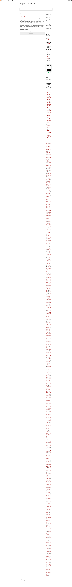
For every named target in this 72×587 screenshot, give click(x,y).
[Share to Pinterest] (32, 33)
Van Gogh (47, 559)
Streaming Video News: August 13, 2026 (49, 137)
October (50, 405)
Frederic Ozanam (49, 277)
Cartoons (47, 191)
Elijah (50, 254)
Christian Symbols (48, 207)
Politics (48, 439)
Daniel (47, 229)
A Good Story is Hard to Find (48, 39)
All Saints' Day (49, 151)
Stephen (47, 523)
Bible (49, 179)
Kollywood (49, 354)
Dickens (50, 237)
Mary (46, 377)
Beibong (48, 168)
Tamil (49, 529)
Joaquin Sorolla (48, 336)
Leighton (47, 360)
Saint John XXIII (49, 483)
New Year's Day (49, 400)
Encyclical (50, 256)
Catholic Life (50, 193)
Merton (47, 383)
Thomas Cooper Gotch (48, 543)
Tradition (47, 550)
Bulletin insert (49, 187)
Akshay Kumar (47, 149)
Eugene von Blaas (49, 260)
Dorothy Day (50, 244)
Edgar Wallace (49, 249)
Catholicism (47, 195)
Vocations (47, 564)
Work (49, 572)
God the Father (48, 288)
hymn (50, 318)
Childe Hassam (48, 204)
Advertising (49, 146)
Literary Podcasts (49, 366)
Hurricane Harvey (47, 318)
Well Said (49, 566)
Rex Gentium (49, 472)
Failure (47, 263)
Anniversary (50, 157)
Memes (47, 381)
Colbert (50, 212)
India (47, 324)
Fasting (47, 269)
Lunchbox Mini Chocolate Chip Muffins (48, 116)
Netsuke (47, 400)
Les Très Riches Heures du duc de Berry (48, 363)
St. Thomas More (49, 517)
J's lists (47, 330)
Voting (50, 564)
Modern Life (50, 385)
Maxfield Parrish (49, 378)
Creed (49, 223)
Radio (46, 452)
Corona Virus (49, 221)
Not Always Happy (48, 403)
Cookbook (47, 220)
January (49, 330)
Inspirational (47, 327)
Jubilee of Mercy (47, 344)
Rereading (47, 460)
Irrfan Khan (49, 329)
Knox (46, 354)
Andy (50, 155)
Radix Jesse (49, 452)
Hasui (46, 301)
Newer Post (21, 36)
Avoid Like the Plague (48, 165)
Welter (49, 567)
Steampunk (47, 522)
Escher (47, 259)
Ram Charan (47, 453)
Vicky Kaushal (48, 561)
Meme (49, 380)
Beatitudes (50, 167)
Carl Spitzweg (48, 190)
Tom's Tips (47, 547)
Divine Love (47, 240)
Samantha (47, 487)
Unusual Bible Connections (48, 556)
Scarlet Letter (50, 489)
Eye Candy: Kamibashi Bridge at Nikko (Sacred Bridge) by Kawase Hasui (49, 94)
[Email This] (29, 33)
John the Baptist (47, 341)
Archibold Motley (47, 161)
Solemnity (49, 503)
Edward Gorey (49, 251)
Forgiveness (50, 274)
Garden (50, 282)
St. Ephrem (47, 509)
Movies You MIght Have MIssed (48, 392)
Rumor (49, 478)
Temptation (49, 531)
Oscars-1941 (47, 416)
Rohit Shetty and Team (48, 475)
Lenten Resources (48, 361)
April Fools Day (48, 160)
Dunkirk (50, 245)
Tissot (50, 545)
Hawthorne (47, 302)
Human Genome (48, 316)
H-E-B (47, 294)
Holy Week (50, 312)
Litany (50, 365)
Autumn (50, 164)
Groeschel (47, 293)
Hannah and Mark (48, 296)
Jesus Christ (50, 333)
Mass (46, 378)
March (48, 374)
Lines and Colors (49, 92)
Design (50, 234)
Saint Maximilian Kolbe (48, 484)
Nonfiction (50, 402)
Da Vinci (50, 227)
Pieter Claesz (47, 434)
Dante (49, 230)
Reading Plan (50, 455)
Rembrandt (47, 457)
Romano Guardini (48, 476)
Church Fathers (49, 210)
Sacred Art (48, 480)
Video (49, 562)
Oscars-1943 (49, 417)
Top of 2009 (48, 548)
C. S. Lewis (48, 188)
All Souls (48, 152)
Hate (49, 301)
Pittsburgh (47, 436)
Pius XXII (50, 436)
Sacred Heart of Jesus (48, 481)
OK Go (47, 406)
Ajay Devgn (48, 148)
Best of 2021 (48, 176)
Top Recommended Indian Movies (48, 53)
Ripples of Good (47, 473)
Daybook (49, 232)
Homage (48, 313)
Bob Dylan (49, 181)
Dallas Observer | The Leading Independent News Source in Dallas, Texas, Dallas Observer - (49, 104)
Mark (49, 375)
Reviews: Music (48, 469)
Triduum (50, 551)
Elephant (48, 254)
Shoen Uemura (47, 497)
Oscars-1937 (49, 414)
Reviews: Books (48, 466)
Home (32, 36)
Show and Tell (49, 498)
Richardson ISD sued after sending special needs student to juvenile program (49, 107)
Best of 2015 (48, 173)
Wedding (50, 565)
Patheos (47, 427)
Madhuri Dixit (50, 371)
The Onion (47, 536)
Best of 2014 (49, 172)
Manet (46, 374)
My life (49, 394)
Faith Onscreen (49, 265)
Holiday (50, 310)
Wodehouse (47, 570)
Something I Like (48, 504)
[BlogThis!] (30, 33)
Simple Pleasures (48, 500)
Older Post (43, 36)
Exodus (47, 262)
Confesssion (49, 216)
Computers (47, 215)
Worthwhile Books (48, 130)
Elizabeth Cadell (48, 255)
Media (46, 380)
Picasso (50, 433)
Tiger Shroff (47, 545)
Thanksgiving (47, 533)
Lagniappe (50, 358)
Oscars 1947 (47, 411)
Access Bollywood (48, 135)
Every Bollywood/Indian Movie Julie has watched (49, 57)
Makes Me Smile (49, 372)
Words (47, 572)
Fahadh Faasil (50, 262)
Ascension (50, 162)
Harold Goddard (49, 299)
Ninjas (47, 402)
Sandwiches (50, 487)
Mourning (50, 388)
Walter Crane (47, 565)
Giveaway (47, 287)
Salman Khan (48, 486)
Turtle (46, 553)
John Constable (49, 338)
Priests (47, 444)
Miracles (47, 385)
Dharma (47, 237)
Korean (47, 355)
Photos (47, 433)
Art (50, 161)
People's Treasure (49, 431)
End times (49, 257)
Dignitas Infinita (48, 238)
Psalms (49, 447)
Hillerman (49, 308)
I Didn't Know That (48, 319)
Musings (47, 394)
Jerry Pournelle (47, 332)
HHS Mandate (48, 307)
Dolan (46, 243)
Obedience (47, 405)
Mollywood (48, 386)
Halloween (48, 295)
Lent (49, 360)
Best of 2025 (47, 178)
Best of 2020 (49, 175)
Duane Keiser (47, 245)
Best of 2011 (49, 171)
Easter (47, 248)
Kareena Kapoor (49, 349)
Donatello (49, 243)
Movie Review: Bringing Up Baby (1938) (49, 112)
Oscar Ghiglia (47, 408)
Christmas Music (47, 209)
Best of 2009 (48, 170)
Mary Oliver (50, 377)
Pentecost (50, 430)
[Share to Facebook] (31, 33)
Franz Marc (50, 276)
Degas (47, 234)
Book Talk (49, 185)
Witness (49, 569)
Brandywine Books (48, 139)
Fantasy (47, 268)
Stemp (50, 522)
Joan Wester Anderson (48, 335)
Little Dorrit (48, 367)
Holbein (47, 310)
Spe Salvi (48, 506)
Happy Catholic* (28, 3)
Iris (46, 329)
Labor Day (48, 357)
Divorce (49, 241)
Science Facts (48, 490)
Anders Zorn (48, 155)
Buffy (46, 187)
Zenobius (50, 574)
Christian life (48, 206)
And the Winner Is (49, 154)
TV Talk (49, 553)
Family (49, 266)
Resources (47, 461)
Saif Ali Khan (47, 482)
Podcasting (49, 437)
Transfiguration (47, 551)
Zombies (47, 575)
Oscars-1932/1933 (49, 412)
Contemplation (47, 218)
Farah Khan (49, 268)
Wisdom (47, 569)
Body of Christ (48, 182)
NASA (46, 397)
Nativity (49, 398)
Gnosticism (50, 287)
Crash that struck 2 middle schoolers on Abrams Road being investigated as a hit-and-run (49, 121)
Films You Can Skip (48, 271)
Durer (47, 246)
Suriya (46, 526)
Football (47, 274)
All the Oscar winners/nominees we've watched (49, 44)
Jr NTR (50, 343)
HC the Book (50, 302)
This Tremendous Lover (48, 542)
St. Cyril (50, 508)
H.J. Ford (50, 294)
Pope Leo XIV (50, 442)
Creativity (47, 223)
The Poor (50, 537)
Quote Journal (48, 451)
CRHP (46, 224)
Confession (50, 215)
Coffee (47, 212)
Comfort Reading (48, 213)
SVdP (49, 526)
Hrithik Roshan (48, 315)
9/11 (48, 143)
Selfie (48, 493)
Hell (48, 305)
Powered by (47, 72)
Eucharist (50, 259)
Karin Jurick (47, 350)
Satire (47, 489)
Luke (46, 371)
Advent (50, 145)
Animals (47, 157)
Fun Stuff (50, 280)
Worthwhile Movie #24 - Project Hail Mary (49, 132)
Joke (50, 341)
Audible (48, 81)
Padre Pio (48, 422)
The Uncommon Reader (23, 16)
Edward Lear (47, 252)
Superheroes (48, 525)
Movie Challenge (48, 389)
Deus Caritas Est (48, 235)
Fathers (50, 269)
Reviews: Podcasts (48, 470)
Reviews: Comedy (49, 467)
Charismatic (47, 201)
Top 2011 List (50, 547)
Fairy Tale (50, 263)
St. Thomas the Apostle (49, 518)
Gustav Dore (50, 293)
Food (49, 273)
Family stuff (48, 267)
